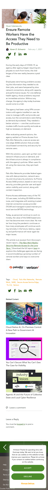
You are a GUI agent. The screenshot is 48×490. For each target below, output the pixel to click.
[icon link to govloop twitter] (9, 54)
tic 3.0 (9, 285)
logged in (21, 424)
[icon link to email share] (25, 54)
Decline (28, 476)
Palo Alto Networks (26, 279)
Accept (28, 468)
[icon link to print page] (7, 57)
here (35, 248)
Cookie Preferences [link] (7, 488)
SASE (14, 282)
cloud (15, 279)
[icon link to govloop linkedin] (20, 54)
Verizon (16, 285)
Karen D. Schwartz (17, 49)
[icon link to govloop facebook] (14, 54)
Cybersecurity (16, 26)
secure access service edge (27, 282)
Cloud (8, 26)
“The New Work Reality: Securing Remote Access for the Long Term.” (22, 246)
